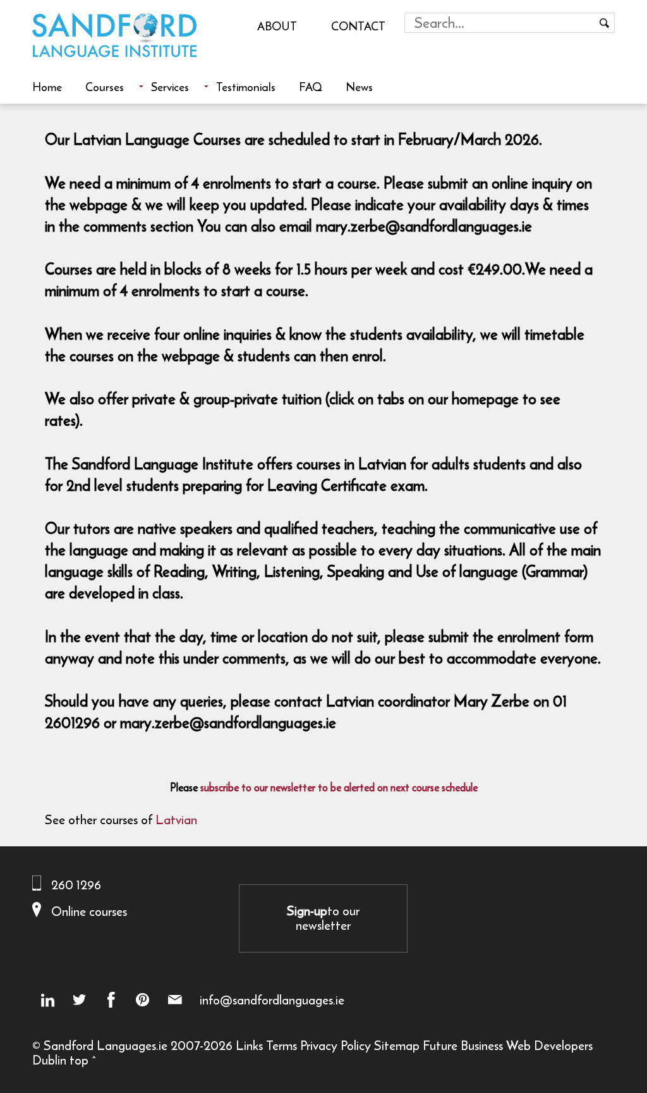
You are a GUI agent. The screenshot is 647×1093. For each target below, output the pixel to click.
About (277, 26)
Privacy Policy (335, 1045)
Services (170, 87)
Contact (358, 26)
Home (47, 87)
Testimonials (245, 87)
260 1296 (76, 884)
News (359, 87)
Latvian (176, 819)
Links (249, 1045)
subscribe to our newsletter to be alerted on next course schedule (339, 787)
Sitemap (397, 1045)
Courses (104, 87)
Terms (281, 1045)
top (79, 1060)
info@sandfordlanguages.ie (272, 1000)
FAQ (310, 87)
